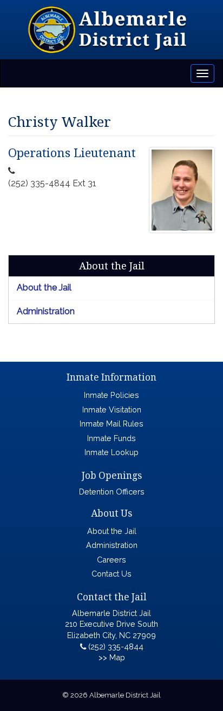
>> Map (112, 657)
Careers (111, 559)
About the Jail (44, 287)
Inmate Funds (111, 438)
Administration (46, 311)
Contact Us (111, 573)
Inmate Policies (111, 394)
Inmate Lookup (111, 452)
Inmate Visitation (111, 409)
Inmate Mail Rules (111, 423)
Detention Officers (112, 491)
